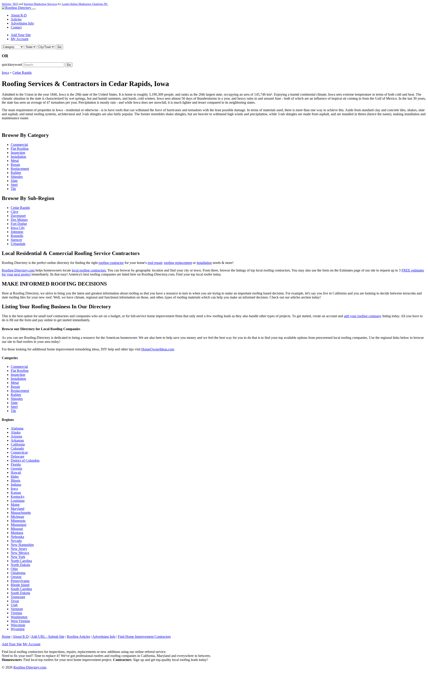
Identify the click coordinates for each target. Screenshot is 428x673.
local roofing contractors (89, 270)
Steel (14, 185)
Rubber (16, 173)
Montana (17, 533)
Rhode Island (20, 585)
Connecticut (19, 452)
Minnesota (18, 521)
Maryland (17, 508)
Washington (19, 617)
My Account (19, 39)
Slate (14, 181)
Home (6, 636)
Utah (14, 605)
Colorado (17, 448)
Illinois (15, 480)
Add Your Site (21, 35)
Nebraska (17, 537)
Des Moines (19, 220)
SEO (15, 4)
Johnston (17, 232)
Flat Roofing (20, 148)
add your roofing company (362, 316)
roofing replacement (178, 263)
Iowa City (18, 228)
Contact (16, 27)
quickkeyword (12, 64)
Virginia (16, 613)
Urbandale (18, 244)
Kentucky (18, 496)
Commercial (19, 144)
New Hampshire (22, 545)
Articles (16, 19)
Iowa (5, 72)
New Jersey (19, 549)
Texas (15, 601)
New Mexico (20, 553)
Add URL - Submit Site (47, 636)
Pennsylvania (20, 581)
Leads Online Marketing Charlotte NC (85, 4)
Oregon (16, 577)
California (18, 444)
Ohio (14, 569)
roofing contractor (111, 263)
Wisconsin (18, 625)
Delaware (17, 456)
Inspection (18, 152)
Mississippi (18, 525)
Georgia (16, 468)
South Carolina (21, 589)
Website (6, 4)
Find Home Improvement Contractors (144, 636)
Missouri (17, 529)
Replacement (20, 169)
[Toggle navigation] (34, 9)
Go (59, 47)
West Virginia (20, 621)
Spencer (16, 240)
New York (18, 557)
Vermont (17, 609)
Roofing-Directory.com (18, 270)
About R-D (19, 15)
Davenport (18, 216)
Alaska (16, 432)
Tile (13, 189)
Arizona (16, 436)
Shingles (17, 177)
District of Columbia (25, 460)
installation (204, 263)
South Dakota (20, 593)
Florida (16, 464)
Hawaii (16, 472)
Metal (15, 161)
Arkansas (17, 440)
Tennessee (18, 597)
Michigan (17, 517)
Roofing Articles (78, 636)
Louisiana (18, 500)
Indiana (16, 484)
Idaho (15, 476)
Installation (18, 156)
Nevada (16, 541)
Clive (14, 212)
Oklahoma (18, 573)
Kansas (16, 492)
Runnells (17, 236)
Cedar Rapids (22, 72)
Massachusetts (21, 513)
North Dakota (20, 565)
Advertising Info (22, 23)
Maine (15, 504)
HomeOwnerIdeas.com (157, 349)
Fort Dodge (19, 224)
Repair (15, 165)
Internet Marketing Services (40, 4)
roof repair (155, 263)
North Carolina (21, 561)
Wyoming (18, 629)
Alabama (17, 428)
